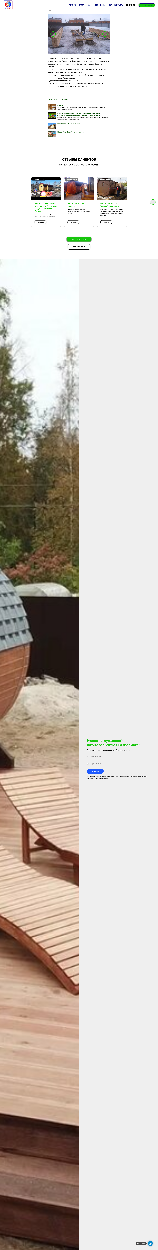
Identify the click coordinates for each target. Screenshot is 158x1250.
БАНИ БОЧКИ (93, 5)
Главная (72, 5)
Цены (102, 5)
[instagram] (130, 5)
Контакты (118, 5)
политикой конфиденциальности (98, 778)
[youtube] (134, 5)
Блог (109, 5)
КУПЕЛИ (82, 5)
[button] (79, 247)
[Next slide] (153, 202)
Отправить (95, 771)
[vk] (127, 5)
